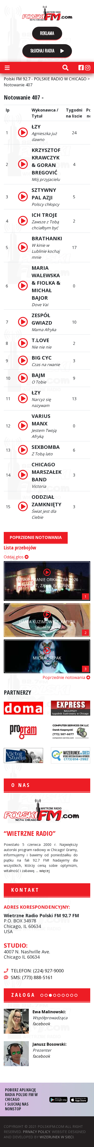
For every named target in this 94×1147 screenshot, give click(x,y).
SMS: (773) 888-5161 (32, 977)
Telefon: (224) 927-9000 (37, 971)
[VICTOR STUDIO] (23, 755)
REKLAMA (47, 33)
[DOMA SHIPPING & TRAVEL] (23, 707)
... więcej (43, 870)
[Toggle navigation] (7, 67)
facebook (41, 1023)
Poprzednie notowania (36, 537)
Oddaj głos (14, 557)
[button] (41, 995)
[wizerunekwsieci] (70, 755)
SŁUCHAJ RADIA (42, 51)
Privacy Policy (36, 1131)
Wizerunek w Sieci (56, 1137)
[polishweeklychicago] (23, 731)
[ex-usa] (70, 707)
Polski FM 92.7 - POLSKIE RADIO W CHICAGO (47, 13)
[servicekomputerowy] (70, 731)
